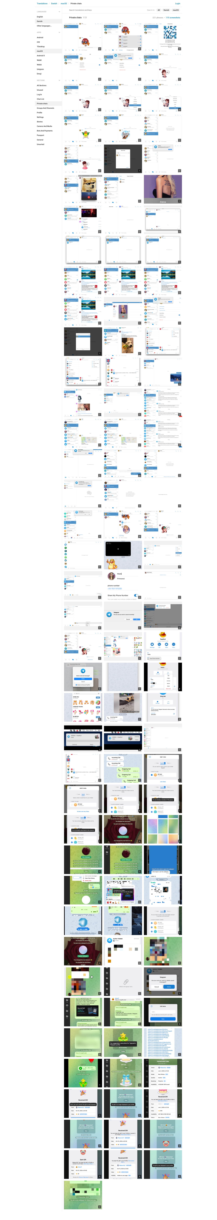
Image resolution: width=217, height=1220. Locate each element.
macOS (64, 3)
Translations (42, 3)
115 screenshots (173, 17)
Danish (54, 3)
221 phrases (158, 17)
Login (177, 3)
